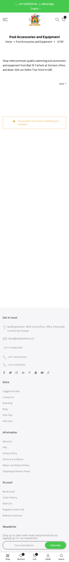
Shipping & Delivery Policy (16, 471)
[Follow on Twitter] (10, 373)
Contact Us (8, 397)
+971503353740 (27, 4)
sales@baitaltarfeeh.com (21, 338)
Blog (5, 409)
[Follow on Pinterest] (29, 373)
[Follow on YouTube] (42, 373)
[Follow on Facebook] (4, 373)
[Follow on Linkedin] (23, 373)
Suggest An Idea (11, 391)
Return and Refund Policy (16, 465)
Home (8, 41)
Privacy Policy (10, 453)
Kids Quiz (8, 421)
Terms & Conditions (13, 459)
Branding (7, 403)
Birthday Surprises (12, 515)
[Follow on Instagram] (16, 373)
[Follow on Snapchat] (35, 373)
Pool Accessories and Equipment (34, 41)
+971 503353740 (17, 357)
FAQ (5, 447)
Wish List (7, 503)
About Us (7, 441)
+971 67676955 (16, 365)
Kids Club (7, 415)
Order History (10, 497)
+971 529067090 (13, 347)
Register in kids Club (13, 509)
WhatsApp (48, 4)
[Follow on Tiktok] (48, 373)
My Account (9, 491)
